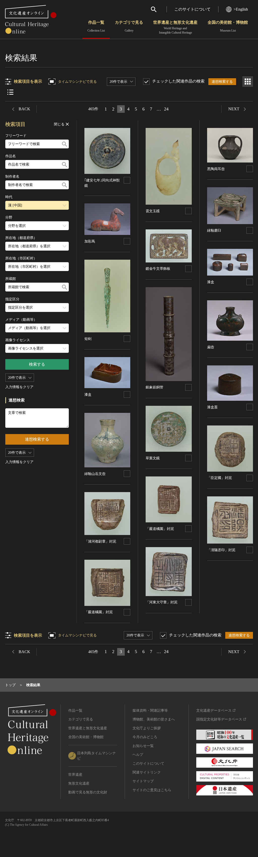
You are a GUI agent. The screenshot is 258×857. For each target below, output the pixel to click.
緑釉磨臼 (214, 230)
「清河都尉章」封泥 (100, 541)
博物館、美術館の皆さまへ (154, 719)
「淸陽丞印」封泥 (221, 550)
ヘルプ (138, 755)
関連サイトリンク (147, 772)
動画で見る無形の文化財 (87, 792)
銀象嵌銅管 (154, 387)
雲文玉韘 (153, 211)
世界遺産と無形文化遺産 (175, 27)
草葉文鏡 (153, 458)
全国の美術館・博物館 (228, 26)
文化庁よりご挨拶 (147, 728)
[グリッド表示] (247, 81)
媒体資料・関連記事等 (150, 710)
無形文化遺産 (78, 783)
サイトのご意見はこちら (152, 790)
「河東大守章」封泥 (161, 602)
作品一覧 (96, 26)
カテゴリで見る (129, 26)
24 (166, 109)
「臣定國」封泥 (219, 478)
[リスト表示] (10, 92)
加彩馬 (89, 241)
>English (241, 9)
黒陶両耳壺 (216, 169)
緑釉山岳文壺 (95, 474)
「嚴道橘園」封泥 (98, 612)
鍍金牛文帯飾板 (158, 269)
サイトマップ (143, 781)
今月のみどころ (145, 737)
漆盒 (87, 394)
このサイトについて (192, 9)
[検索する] (64, 144)
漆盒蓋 (212, 407)
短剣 (87, 339)
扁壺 (210, 347)
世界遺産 (75, 774)
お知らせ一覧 (143, 746)
